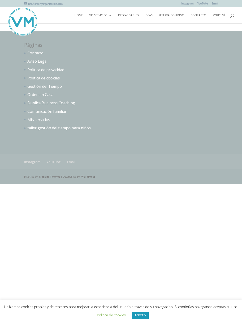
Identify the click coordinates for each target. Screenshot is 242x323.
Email (215, 3)
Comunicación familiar (47, 111)
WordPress (88, 176)
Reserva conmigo (171, 15)
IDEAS (148, 15)
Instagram (187, 3)
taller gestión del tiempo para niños (59, 128)
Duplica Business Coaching (51, 102)
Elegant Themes (49, 176)
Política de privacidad (45, 69)
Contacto (198, 15)
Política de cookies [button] (111, 315)
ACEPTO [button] (140, 315)
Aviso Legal (37, 61)
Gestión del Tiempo (44, 86)
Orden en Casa (40, 94)
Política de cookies (43, 78)
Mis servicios (98, 15)
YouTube (202, 3)
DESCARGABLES (128, 15)
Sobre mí (218, 15)
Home (78, 15)
